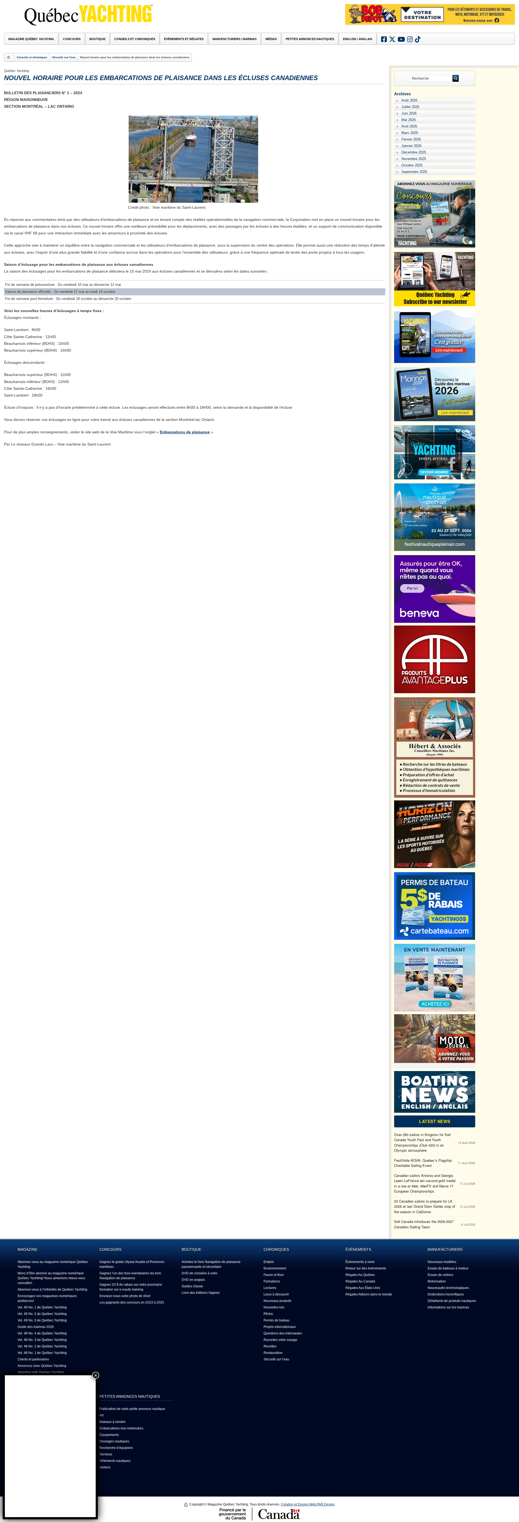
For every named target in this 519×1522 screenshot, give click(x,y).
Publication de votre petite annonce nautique (132, 1409)
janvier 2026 (411, 146)
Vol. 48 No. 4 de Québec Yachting (42, 1333)
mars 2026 (409, 133)
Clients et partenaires (33, 1359)
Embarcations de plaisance (185, 432)
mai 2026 (408, 120)
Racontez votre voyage (280, 1340)
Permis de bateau (277, 1320)
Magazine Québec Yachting (31, 39)
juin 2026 (409, 113)
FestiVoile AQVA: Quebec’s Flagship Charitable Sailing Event (423, 1163)
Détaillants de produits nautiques (452, 1301)
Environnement (275, 1268)
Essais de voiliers (440, 1275)
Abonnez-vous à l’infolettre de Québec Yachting (52, 1289)
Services (105, 1454)
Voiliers (104, 1467)
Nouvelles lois (274, 1307)
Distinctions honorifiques (446, 1294)
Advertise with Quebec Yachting (41, 1372)
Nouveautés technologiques (448, 1288)
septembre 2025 (414, 172)
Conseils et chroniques (32, 57)
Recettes (270, 1346)
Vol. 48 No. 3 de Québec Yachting (42, 1340)
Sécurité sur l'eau (63, 57)
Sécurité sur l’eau (276, 1359)
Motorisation (437, 1281)
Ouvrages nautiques (114, 1441)
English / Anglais (357, 39)
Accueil (9, 57)
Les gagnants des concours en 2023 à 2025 (131, 1302)
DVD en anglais (193, 1280)
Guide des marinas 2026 (36, 1327)
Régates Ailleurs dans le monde (368, 1294)
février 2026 (411, 139)
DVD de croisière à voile (199, 1273)
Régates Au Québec (360, 1275)
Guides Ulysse (192, 1286)
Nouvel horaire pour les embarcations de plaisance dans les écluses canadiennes (161, 77)
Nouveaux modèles (442, 1262)
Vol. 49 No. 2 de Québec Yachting (42, 1314)
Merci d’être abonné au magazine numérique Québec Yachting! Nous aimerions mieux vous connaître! (51, 1278)
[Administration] (186, 1504)
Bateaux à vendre (112, 1422)
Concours (72, 39)
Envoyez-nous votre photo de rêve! (125, 1296)
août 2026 (409, 100)
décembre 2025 (413, 152)
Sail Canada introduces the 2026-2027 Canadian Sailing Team (424, 1224)
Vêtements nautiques (115, 1461)
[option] (430, 14)
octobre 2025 (411, 165)
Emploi (269, 1262)
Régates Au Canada (360, 1281)
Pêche (268, 1314)
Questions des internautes (283, 1333)
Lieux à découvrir (276, 1294)
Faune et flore (274, 1275)
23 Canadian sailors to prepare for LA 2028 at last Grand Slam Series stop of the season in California (424, 1206)
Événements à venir (360, 1262)
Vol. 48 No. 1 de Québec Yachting (42, 1353)
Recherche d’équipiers (116, 1448)
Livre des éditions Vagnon (201, 1293)
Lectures (270, 1288)
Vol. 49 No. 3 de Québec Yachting (42, 1320)
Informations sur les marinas (448, 1307)
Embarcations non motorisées (121, 1428)
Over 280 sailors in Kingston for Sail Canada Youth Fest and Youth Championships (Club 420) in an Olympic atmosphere (422, 1142)
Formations (272, 1281)
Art (101, 1415)
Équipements (109, 1435)
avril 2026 (409, 126)
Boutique (97, 39)
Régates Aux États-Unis (362, 1288)
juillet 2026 (410, 107)
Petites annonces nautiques (310, 39)
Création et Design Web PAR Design (308, 1504)
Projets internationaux (280, 1327)
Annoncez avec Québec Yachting (42, 1366)
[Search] (456, 78)
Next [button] (507, 22)
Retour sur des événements (365, 1268)
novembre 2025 (413, 159)
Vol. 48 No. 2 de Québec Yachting (42, 1346)
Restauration (273, 1353)
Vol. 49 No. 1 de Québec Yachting (42, 1307)
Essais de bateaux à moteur (448, 1268)
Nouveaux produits (277, 1301)
